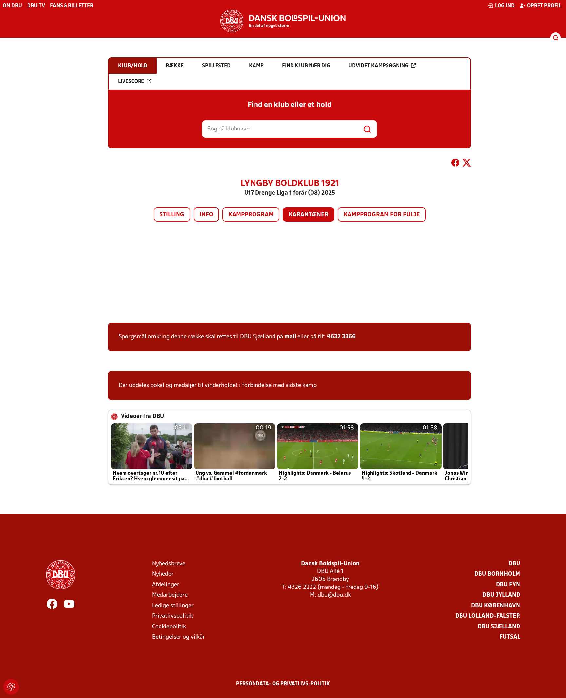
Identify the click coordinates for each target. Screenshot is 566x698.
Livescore (131, 81)
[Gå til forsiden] (283, 21)
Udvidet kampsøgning (378, 66)
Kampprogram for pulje (382, 215)
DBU (514, 564)
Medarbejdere (170, 595)
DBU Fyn (508, 585)
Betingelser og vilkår (178, 637)
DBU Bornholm (497, 574)
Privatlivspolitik (172, 616)
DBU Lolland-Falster (487, 616)
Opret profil (544, 6)
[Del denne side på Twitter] (466, 164)
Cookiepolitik (169, 626)
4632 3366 (341, 337)
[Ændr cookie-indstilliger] (11, 687)
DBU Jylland (501, 595)
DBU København (495, 605)
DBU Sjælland (499, 626)
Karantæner (309, 215)
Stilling (172, 215)
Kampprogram (251, 215)
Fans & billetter (71, 6)
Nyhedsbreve (168, 564)
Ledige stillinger (173, 605)
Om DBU (12, 6)
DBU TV (36, 6)
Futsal (510, 637)
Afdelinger (165, 585)
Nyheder (163, 574)
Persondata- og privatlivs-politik (283, 684)
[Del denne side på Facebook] (455, 164)
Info (206, 215)
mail (290, 337)
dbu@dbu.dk (334, 595)
